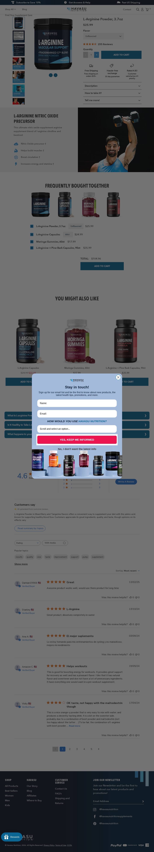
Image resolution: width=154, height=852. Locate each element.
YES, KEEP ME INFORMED (77, 439)
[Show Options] (113, 429)
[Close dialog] (118, 377)
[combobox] (76, 429)
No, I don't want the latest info (77, 449)
